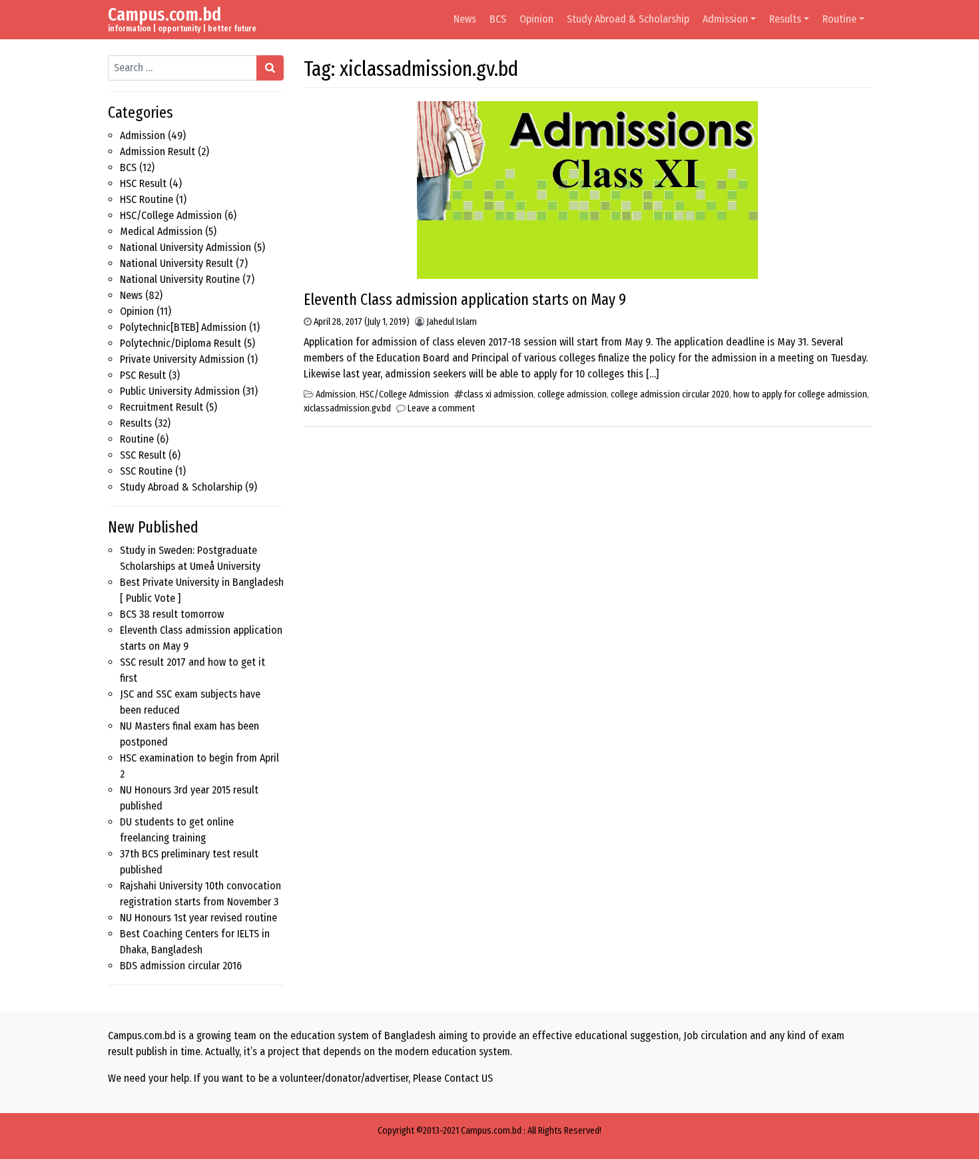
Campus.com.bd (164, 14)
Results (785, 19)
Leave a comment (441, 408)
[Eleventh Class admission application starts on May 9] (587, 189)
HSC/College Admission (171, 215)
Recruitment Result (161, 407)
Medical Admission (161, 231)
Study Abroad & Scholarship (628, 19)
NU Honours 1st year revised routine (198, 917)
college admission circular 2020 (670, 394)
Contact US (468, 1078)
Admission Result (157, 151)
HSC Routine (146, 199)
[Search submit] (270, 68)
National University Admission (185, 247)
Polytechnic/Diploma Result (180, 343)
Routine (839, 19)
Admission (725, 19)
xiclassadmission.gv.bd (347, 408)
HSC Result (143, 183)
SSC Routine (146, 471)
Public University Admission (180, 391)
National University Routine (180, 279)
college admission (572, 394)
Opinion (536, 19)
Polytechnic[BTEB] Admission (183, 327)
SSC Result (143, 455)
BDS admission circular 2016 (181, 965)
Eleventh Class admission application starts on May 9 (465, 299)
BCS (498, 19)
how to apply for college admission (800, 394)
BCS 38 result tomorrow (172, 614)
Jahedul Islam (451, 322)
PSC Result (143, 375)
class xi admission (498, 394)
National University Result (176, 263)
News (465, 19)
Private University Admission (182, 359)
